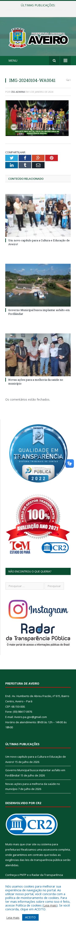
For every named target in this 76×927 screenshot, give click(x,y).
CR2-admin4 (18, 91)
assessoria (50, 849)
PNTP (23, 875)
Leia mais (50, 905)
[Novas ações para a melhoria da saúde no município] (38, 354)
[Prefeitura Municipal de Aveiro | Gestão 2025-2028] (38, 37)
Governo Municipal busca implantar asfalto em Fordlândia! (39, 10)
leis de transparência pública (43, 860)
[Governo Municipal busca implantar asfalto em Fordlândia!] (38, 285)
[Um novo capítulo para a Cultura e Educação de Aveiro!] (38, 215)
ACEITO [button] (30, 917)
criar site (31, 844)
